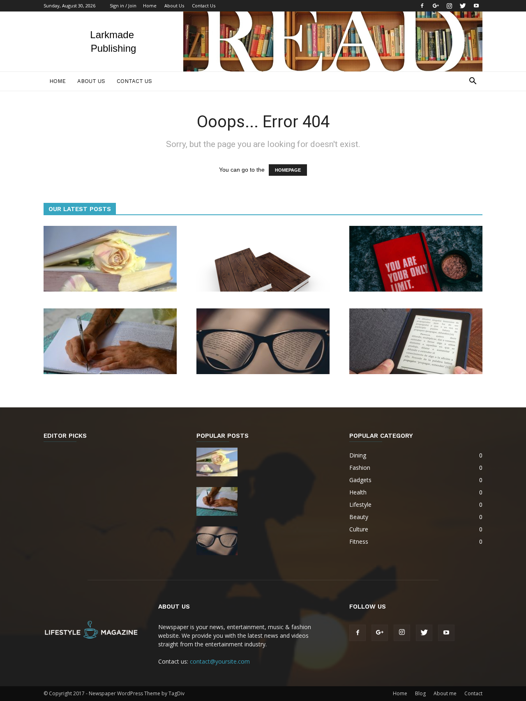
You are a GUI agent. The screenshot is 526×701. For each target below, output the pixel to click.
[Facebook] (422, 5)
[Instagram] (449, 5)
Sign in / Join (123, 5)
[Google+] (435, 5)
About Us (174, 5)
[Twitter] (463, 5)
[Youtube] (476, 5)
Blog (420, 693)
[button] (472, 82)
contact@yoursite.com (220, 661)
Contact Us (203, 5)
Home (150, 5)
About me (445, 693)
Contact (473, 693)
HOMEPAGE (288, 170)
